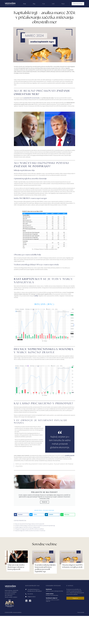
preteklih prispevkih (69, 455)
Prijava (63, 3)
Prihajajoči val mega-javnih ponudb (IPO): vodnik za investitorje (29, 529)
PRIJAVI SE (44, 502)
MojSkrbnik (49, 589)
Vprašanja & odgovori (51, 598)
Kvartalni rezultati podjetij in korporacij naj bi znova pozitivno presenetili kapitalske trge (35, 525)
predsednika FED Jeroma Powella (31, 98)
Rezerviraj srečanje (77, 3)
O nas (43, 3)
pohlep (36, 296)
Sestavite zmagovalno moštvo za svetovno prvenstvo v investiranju (30, 530)
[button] (21, 514)
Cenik (53, 3)
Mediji (24, 3)
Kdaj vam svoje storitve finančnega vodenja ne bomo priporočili (29, 524)
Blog (34, 3)
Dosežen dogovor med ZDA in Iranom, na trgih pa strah (27, 527)
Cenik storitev (50, 593)
